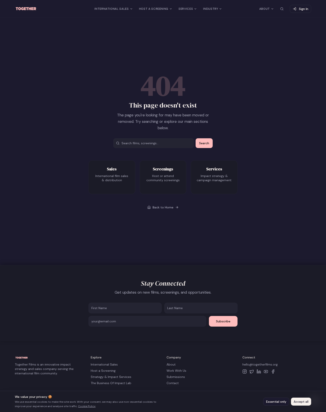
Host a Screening (103, 371)
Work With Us (176, 371)
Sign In (303, 9)
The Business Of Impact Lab (111, 383)
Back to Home (163, 207)
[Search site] (281, 8)
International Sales (104, 364)
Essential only (276, 402)
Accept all (301, 402)
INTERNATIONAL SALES (111, 9)
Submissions (176, 377)
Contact (173, 383)
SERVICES (186, 9)
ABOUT (264, 9)
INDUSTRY (210, 9)
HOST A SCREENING (153, 9)
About (171, 364)
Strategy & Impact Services (111, 377)
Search (204, 143)
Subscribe (223, 321)
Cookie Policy (87, 406)
